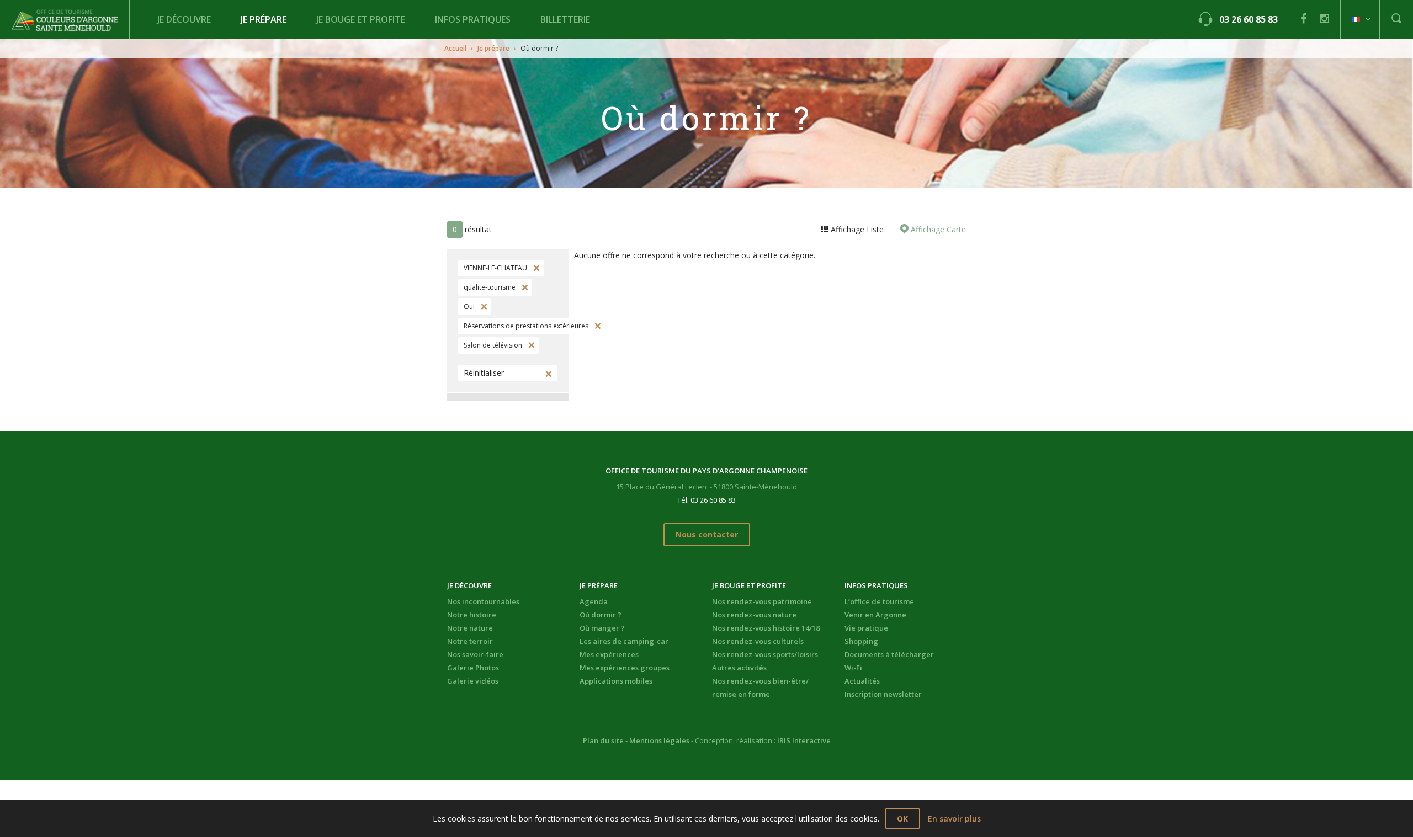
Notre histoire (471, 615)
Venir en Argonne (875, 615)
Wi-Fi (853, 668)
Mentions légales (659, 740)
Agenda (594, 601)
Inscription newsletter (883, 694)
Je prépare (263, 19)
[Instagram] (1324, 18)
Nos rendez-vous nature (754, 615)
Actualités (862, 681)
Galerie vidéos (472, 681)
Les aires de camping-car (624, 641)
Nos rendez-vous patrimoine (762, 601)
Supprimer (535, 268)
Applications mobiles (616, 681)
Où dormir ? (600, 615)
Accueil (455, 48)
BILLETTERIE (565, 19)
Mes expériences (609, 654)
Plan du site (603, 740)
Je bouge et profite (360, 19)
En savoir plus (954, 818)
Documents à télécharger (889, 654)
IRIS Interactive (804, 740)
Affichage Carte (937, 229)
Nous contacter (707, 534)
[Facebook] (1303, 18)
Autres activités (739, 668)
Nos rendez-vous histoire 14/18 (766, 628)
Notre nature (470, 628)
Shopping (861, 641)
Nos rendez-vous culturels (758, 641)
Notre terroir (470, 641)
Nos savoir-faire (475, 654)
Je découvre (184, 19)
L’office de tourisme (879, 601)
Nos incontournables (483, 601)
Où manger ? (602, 628)
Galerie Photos (473, 668)
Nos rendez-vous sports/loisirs (765, 654)
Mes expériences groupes (625, 668)
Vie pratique (866, 628)
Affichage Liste (856, 229)
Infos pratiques (473, 19)
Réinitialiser (484, 372)
